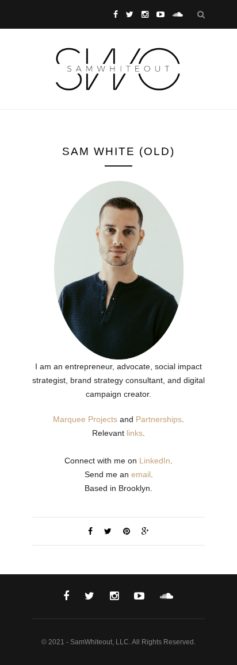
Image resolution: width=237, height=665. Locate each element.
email (141, 474)
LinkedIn (154, 460)
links (135, 433)
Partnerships (159, 419)
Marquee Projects (85, 419)
